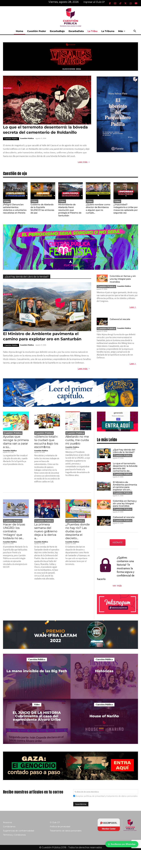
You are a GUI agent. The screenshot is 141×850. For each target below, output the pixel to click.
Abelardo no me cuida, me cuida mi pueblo (77, 440)
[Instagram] (115, 3)
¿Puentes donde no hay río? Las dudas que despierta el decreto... (77, 531)
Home (19, 31)
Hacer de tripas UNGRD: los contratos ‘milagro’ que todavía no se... (14, 531)
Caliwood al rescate (120, 319)
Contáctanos (9, 826)
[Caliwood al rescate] (102, 321)
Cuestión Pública (11, 139)
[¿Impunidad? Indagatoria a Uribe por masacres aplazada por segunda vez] (125, 190)
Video (7, 201)
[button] (134, 31)
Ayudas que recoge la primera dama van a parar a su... (16, 442)
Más (120, 31)
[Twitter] (125, 3)
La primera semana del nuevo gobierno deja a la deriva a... (45, 531)
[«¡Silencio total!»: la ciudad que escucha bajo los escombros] (47, 421)
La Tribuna (107, 31)
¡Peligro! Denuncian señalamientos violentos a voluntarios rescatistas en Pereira (15, 208)
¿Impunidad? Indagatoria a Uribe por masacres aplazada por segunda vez (125, 208)
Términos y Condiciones (14, 835)
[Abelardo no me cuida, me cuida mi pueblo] (78, 421)
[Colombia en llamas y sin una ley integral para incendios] (102, 278)
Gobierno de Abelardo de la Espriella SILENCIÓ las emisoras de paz (42, 208)
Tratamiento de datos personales (65, 830)
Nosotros (7, 822)
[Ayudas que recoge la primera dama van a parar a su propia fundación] (16, 421)
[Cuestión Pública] (70, 17)
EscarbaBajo (57, 31)
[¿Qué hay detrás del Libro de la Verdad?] (104, 453)
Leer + (133, 307)
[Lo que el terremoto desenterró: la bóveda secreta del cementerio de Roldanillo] (47, 100)
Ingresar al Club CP (94, 2)
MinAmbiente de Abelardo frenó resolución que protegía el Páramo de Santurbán (69, 210)
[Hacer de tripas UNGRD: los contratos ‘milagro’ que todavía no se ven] (16, 508)
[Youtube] (136, 3)
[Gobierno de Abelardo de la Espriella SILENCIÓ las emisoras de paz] (43, 190)
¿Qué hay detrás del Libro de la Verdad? (27, 276)
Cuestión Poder (36, 31)
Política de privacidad (60, 826)
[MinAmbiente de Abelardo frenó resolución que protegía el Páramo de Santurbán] (70, 190)
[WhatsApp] (131, 3)
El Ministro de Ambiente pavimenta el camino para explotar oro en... (125, 486)
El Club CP (55, 822)
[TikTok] (120, 3)
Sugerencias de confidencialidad (18, 830)
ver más (117, 585)
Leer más (82, 162)
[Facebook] (110, 3)
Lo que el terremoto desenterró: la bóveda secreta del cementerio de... (125, 467)
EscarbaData (76, 31)
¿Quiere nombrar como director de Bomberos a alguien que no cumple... (98, 208)
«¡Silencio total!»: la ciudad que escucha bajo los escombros (46, 442)
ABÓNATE (117, 542)
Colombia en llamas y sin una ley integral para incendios (123, 279)
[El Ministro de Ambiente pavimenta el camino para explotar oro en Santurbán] (47, 306)
